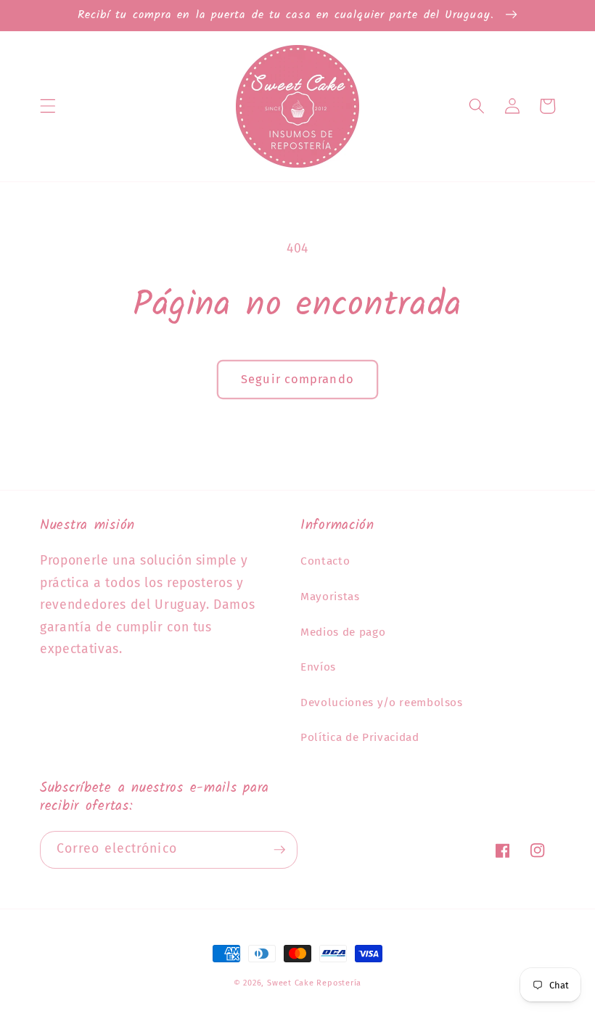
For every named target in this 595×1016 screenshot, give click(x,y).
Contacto (325, 561)
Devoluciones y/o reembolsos (381, 702)
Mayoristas (330, 596)
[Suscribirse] (279, 850)
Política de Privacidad (359, 737)
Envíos (318, 666)
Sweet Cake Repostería (314, 983)
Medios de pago (342, 632)
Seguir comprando (297, 379)
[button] (47, 106)
